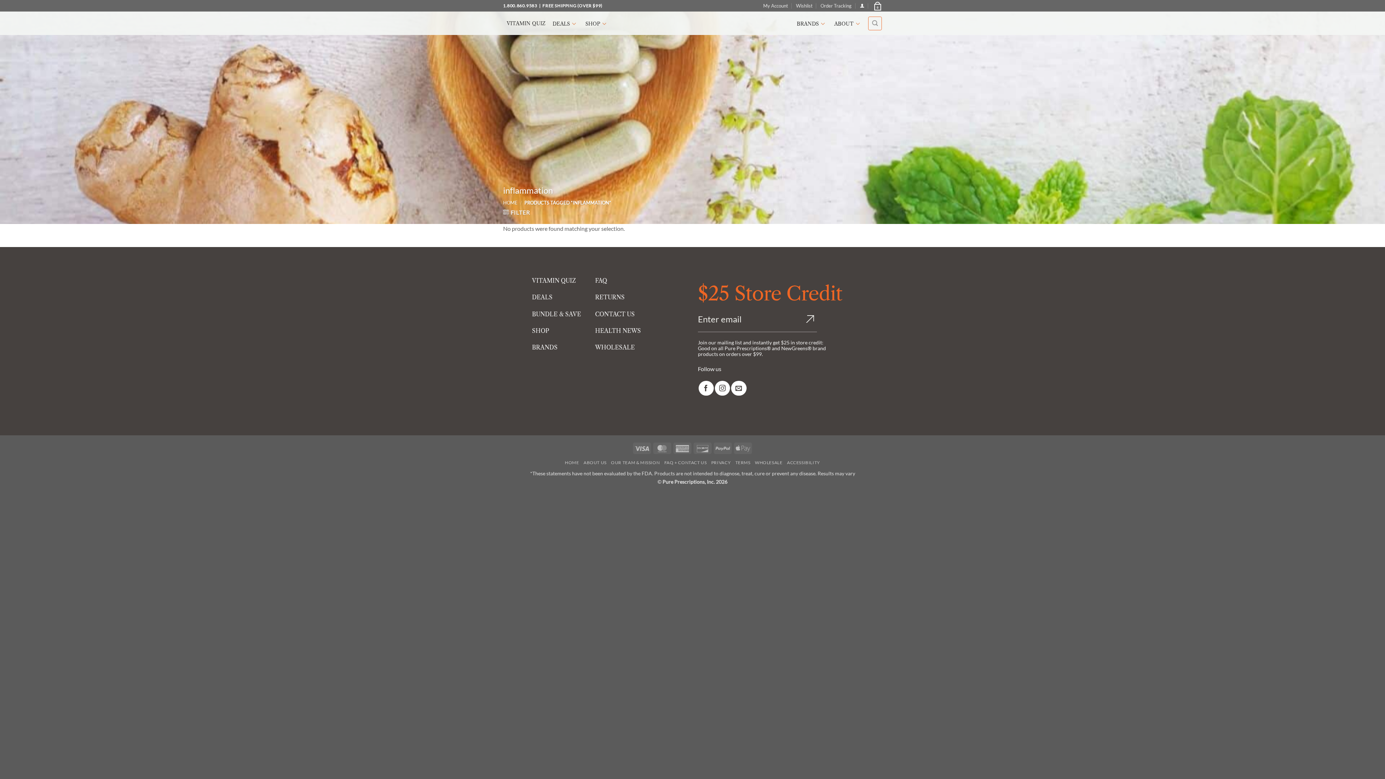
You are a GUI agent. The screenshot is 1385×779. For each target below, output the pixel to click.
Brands (808, 24)
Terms (743, 462)
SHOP (540, 330)
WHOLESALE (615, 347)
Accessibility (803, 462)
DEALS (542, 297)
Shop (592, 24)
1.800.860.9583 (520, 5)
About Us (595, 462)
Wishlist (804, 6)
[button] (877, 5)
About (844, 24)
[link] (706, 388)
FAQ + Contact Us (685, 462)
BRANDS (545, 347)
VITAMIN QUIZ (554, 280)
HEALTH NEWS (618, 330)
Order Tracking (836, 6)
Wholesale (769, 462)
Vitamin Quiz (526, 23)
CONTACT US (615, 314)
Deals (561, 24)
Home (510, 203)
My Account (775, 6)
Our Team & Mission (635, 462)
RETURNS (610, 297)
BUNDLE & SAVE (556, 314)
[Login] (862, 5)
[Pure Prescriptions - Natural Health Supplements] (692, 23)
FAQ (601, 280)
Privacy (721, 462)
